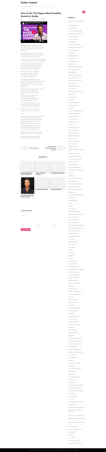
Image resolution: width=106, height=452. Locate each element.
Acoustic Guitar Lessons (74, 33)
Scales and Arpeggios (74, 344)
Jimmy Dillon (72, 261)
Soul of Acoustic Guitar (74, 368)
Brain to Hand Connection (75, 91)
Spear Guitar (72, 371)
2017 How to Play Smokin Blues (76, 21)
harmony (71, 239)
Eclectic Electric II (73, 162)
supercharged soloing (74, 377)
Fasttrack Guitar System (74, 184)
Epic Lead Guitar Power (74, 167)
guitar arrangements (73, 211)
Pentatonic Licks (72, 310)
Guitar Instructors (73, 219)
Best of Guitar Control (74, 69)
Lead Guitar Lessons (73, 275)
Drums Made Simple (73, 135)
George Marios (72, 200)
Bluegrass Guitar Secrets (74, 75)
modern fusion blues (73, 294)
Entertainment (72, 164)
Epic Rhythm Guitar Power (75, 170)
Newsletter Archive (73, 308)
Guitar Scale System (73, 230)
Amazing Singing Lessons (74, 47)
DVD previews (72, 144)
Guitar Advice (72, 208)
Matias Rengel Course (74, 283)
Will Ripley (71, 432)
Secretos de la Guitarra (74, 349)
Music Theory (72, 299)
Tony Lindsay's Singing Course (76, 401)
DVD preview (72, 138)
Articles (70, 58)
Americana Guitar (73, 50)
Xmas (70, 435)
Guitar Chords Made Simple (75, 214)
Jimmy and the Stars (56, 189)
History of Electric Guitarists (40, 173)
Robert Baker (72, 332)
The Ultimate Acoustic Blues (75, 390)
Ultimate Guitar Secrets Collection (77, 422)
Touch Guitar (72, 404)
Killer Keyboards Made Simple (76, 269)
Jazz (70, 258)
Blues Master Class (73, 86)
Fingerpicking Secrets (74, 186)
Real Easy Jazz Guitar (73, 324)
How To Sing (72, 244)
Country (71, 124)
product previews (73, 321)
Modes (70, 297)
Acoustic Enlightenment (74, 31)
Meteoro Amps (72, 288)
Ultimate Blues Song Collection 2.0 (77, 418)
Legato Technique (73, 277)
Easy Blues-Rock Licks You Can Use (77, 149)
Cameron (71, 94)
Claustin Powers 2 (73, 122)
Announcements (72, 55)
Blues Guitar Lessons (74, 80)
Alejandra (71, 42)
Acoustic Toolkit (72, 39)
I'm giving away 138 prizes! (58, 173)
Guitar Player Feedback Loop (75, 228)
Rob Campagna (72, 330)
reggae (70, 327)
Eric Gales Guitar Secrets (74, 178)
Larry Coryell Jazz (73, 272)
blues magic (71, 83)
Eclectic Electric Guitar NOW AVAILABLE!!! (26, 173)
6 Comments (42, 19)
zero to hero (71, 437)
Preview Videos (72, 319)
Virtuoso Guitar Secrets (74, 429)
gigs (70, 203)
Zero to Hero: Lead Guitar (75, 443)
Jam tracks (71, 247)
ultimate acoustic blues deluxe (76, 407)
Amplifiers (71, 53)
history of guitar (72, 242)
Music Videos (72, 302)
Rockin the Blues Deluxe (74, 341)
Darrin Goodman (72, 127)
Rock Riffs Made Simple (74, 338)
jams (70, 250)
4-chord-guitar (72, 25)
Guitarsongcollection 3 (74, 236)
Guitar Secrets (72, 233)
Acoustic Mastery (73, 36)
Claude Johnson (72, 116)
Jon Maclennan (72, 264)
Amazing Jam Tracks (73, 44)
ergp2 (70, 173)
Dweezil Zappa (72, 146)
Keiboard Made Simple (74, 266)
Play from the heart (73, 316)
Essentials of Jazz (73, 181)
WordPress (76, 450)
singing (70, 360)
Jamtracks (71, 253)
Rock (70, 335)
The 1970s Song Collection (75, 385)
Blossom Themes (65, 450)
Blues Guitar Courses (74, 77)
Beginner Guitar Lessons (74, 66)
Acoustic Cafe (72, 28)
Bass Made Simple (73, 61)
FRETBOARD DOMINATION (75, 195)
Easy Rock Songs (72, 153)
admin (22, 19)
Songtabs (71, 366)
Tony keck (71, 399)
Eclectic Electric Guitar (26, 11)
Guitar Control (29, 2)
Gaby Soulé (71, 197)
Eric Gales (71, 175)
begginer (71, 64)
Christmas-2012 (72, 105)
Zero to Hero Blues (73, 440)
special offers (72, 374)
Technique (71, 382)
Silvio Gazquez (72, 357)
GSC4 (70, 206)
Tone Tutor (71, 393)
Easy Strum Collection (74, 156)
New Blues (71, 305)
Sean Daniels (72, 346)
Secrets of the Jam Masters (75, 352)
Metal (70, 286)
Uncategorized (72, 426)
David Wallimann (73, 130)
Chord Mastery (72, 97)
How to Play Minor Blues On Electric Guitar (27, 196)
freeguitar (71, 192)
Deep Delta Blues (73, 133)
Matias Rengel (72, 280)
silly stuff (71, 355)
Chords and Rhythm (73, 102)
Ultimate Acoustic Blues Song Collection (76, 410)
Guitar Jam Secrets (73, 222)
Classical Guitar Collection (75, 111)
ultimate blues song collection (76, 415)
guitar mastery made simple (75, 225)
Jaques (70, 255)
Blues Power (72, 88)
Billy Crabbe (72, 72)
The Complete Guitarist (74, 388)
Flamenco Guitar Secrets (74, 189)
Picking (70, 313)
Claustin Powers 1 (73, 119)
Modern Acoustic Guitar (74, 291)
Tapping (71, 379)
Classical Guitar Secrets (74, 113)
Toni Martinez (72, 396)
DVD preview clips (73, 141)
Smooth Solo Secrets (74, 363)
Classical (71, 108)
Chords (70, 100)
